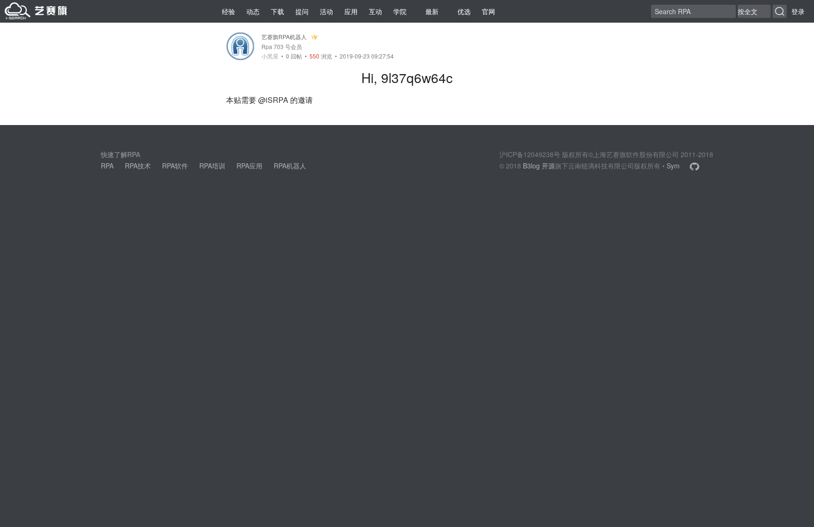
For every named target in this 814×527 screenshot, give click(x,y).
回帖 (294, 56)
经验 (228, 11)
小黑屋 (269, 56)
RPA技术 (138, 165)
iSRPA (277, 99)
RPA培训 (212, 165)
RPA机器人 (290, 165)
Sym (673, 165)
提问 (302, 11)
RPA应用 (249, 165)
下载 (277, 11)
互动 (375, 11)
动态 (253, 11)
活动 (326, 11)
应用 (351, 11)
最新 (432, 11)
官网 (488, 11)
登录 (798, 11)
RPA (107, 165)
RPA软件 (175, 165)
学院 (400, 11)
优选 (464, 11)
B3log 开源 (539, 165)
